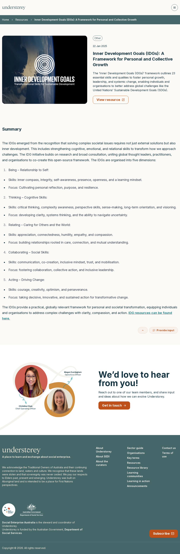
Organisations (136, 452)
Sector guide (135, 447)
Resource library (137, 467)
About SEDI (103, 456)
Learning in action (138, 481)
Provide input (165, 330)
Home (5, 19)
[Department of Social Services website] (31, 510)
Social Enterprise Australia (18, 522)
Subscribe (161, 533)
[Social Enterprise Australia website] (8, 510)
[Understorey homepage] (13, 7)
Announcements (137, 485)
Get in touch (112, 405)
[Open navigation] (174, 7)
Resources (21, 19)
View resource (108, 100)
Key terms (133, 457)
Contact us (169, 447)
